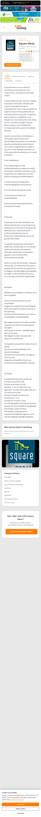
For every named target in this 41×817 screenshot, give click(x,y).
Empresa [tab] (31, 76)
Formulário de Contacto (13, 65)
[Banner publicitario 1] (20, 3)
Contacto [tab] (18, 81)
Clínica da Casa (9, 502)
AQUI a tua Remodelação (12, 481)
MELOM (6, 492)
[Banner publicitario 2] (20, 8)
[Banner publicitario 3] (20, 14)
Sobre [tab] (8, 76)
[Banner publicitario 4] (20, 19)
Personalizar (20, 813)
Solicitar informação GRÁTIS (21, 531)
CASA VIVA (7, 488)
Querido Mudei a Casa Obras (13, 484)
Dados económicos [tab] (18, 76)
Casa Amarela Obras (11, 499)
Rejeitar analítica (20, 809)
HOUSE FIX (7, 495)
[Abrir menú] (3, 27)
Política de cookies (17, 800)
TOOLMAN (7, 477)
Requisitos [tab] (9, 81)
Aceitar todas (20, 804)
